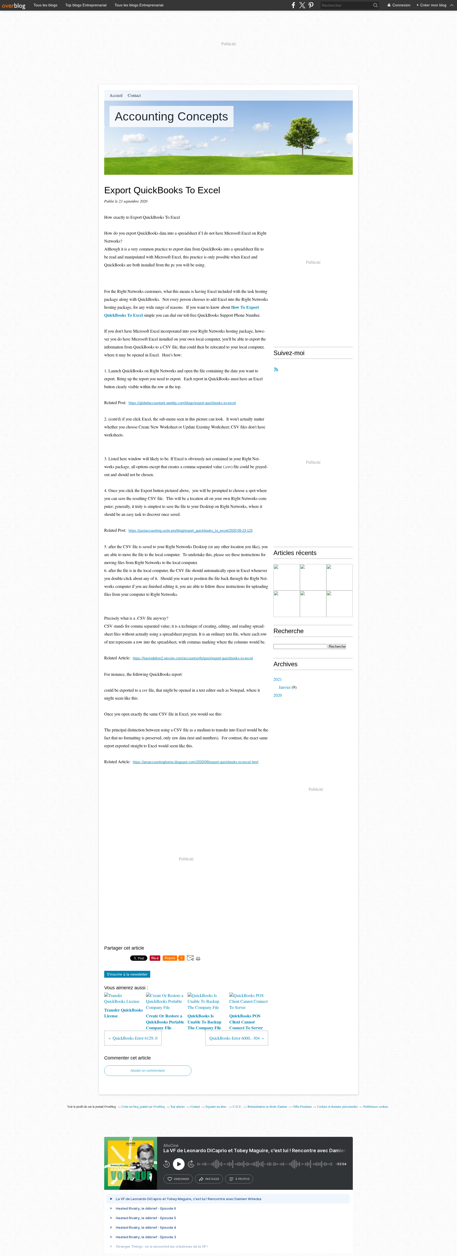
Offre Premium (302, 1106)
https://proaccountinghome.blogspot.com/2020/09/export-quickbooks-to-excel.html (195, 762)
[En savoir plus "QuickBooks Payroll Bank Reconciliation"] (313, 604)
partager (212, 1179)
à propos (242, 1179)
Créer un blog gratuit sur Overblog (143, 1106)
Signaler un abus (216, 1106)
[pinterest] (311, 5)
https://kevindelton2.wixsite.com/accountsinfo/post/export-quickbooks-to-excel (193, 658)
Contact (134, 95)
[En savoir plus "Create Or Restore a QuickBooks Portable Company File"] (313, 577)
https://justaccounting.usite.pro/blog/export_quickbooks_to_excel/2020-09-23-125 (191, 531)
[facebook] (293, 5)
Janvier (285, 687)
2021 (277, 679)
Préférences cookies (375, 1106)
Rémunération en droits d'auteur (267, 1106)
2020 (277, 695)
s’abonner (181, 1179)
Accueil (115, 95)
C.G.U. (237, 1106)
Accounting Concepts (171, 116)
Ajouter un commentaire (148, 1070)
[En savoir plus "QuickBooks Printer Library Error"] (339, 604)
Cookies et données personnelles (337, 1106)
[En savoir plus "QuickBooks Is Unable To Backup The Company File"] (339, 577)
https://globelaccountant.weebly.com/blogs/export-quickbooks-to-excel (182, 403)
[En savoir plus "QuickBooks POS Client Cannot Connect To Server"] (286, 604)
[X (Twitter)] (302, 5)
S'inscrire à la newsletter (127, 974)
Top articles (178, 1106)
